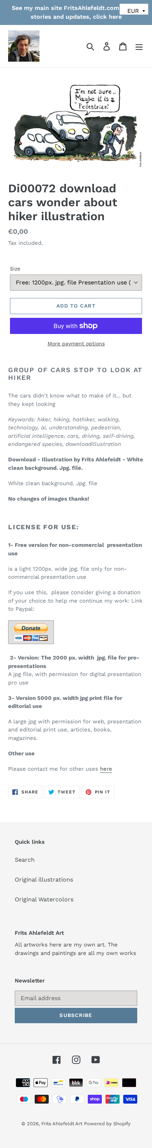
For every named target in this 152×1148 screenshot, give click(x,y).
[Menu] (139, 46)
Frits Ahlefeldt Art (61, 1123)
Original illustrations (44, 879)
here (106, 769)
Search (25, 859)
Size (15, 269)
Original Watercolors (44, 899)
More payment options (76, 343)
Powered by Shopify (107, 1123)
